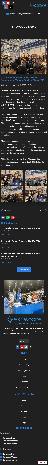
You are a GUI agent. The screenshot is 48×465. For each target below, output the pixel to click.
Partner (24, 411)
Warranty (24, 382)
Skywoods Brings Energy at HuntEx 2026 (20, 228)
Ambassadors (24, 406)
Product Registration (24, 387)
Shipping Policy (24, 370)
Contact (24, 359)
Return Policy (24, 365)
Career (24, 417)
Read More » (6, 234)
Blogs (24, 423)
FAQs (24, 376)
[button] (39, 13)
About (24, 400)
